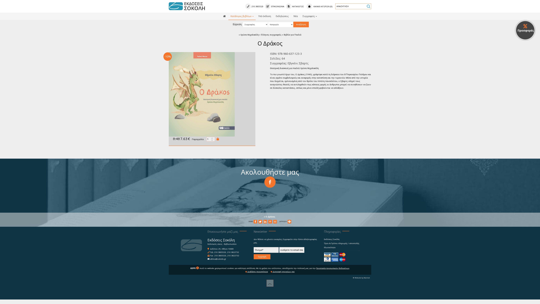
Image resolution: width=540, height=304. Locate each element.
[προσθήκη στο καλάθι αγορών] (218, 139)
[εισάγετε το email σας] (291, 250)
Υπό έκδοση (264, 16)
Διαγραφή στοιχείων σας (283, 271)
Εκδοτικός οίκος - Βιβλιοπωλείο (222, 244)
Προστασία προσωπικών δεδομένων (332, 268)
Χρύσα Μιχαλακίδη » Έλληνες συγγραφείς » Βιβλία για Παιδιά (270, 34)
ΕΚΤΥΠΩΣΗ (283, 222)
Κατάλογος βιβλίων (241, 16)
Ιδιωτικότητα (329, 247)
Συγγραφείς (308, 16)
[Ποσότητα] (210, 140)
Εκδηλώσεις (282, 16)
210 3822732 (233, 252)
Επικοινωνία (277, 6)
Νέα (295, 16)
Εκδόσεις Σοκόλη (331, 239)
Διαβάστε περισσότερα (257, 271)
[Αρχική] (224, 16)
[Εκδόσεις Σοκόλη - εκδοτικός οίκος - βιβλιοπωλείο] (187, 6)
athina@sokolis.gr (218, 259)
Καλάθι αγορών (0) (322, 6)
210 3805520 (220, 252)
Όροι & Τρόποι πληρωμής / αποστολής (341, 243)
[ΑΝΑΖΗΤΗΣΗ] (368, 6)
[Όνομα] (266, 250)
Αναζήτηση (301, 24)
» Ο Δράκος (269, 216)
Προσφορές (526, 30)
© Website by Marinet (361, 278)
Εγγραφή (262, 256)
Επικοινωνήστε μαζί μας (223, 231)
